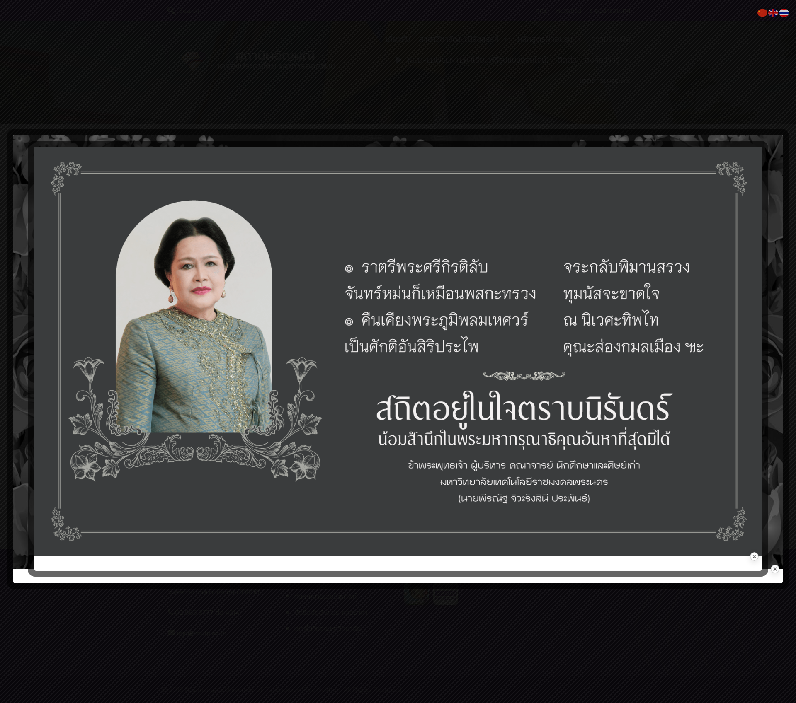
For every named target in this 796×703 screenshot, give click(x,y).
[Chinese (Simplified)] (762, 12)
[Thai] (784, 12)
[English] (773, 12)
